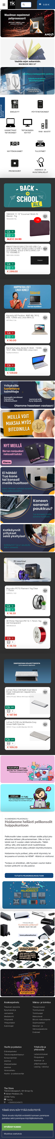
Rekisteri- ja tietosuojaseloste (40, 1027)
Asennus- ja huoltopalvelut (40, 171)
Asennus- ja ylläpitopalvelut (40, 1062)
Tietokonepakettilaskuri (14, 1055)
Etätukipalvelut (10, 1051)
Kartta (9, 1100)
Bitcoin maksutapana (41, 1019)
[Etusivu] (12, 5)
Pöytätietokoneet (40, 112)
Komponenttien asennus (10, 1059)
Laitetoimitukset (41, 1054)
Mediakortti (9, 1016)
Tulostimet (40, 151)
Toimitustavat (38, 1010)
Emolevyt (14, 112)
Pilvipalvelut (39, 1057)
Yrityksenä (8, 1019)
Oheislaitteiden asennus (10, 1065)
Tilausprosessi (39, 1007)
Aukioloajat (9, 1026)
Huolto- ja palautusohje (14, 1074)
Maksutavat (37, 1016)
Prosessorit (15, 171)
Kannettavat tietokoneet (10, 131)
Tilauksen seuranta (12, 1007)
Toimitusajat (38, 1013)
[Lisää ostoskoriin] (45, 216)
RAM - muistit (44, 132)
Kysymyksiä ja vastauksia (10, 1011)
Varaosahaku (9, 1070)
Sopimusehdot (39, 1023)
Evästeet (36, 1032)
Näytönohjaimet (15, 151)
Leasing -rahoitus (41, 1067)
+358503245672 (14, 1102)
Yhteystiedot (9, 1023)
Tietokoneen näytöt (27, 131)
